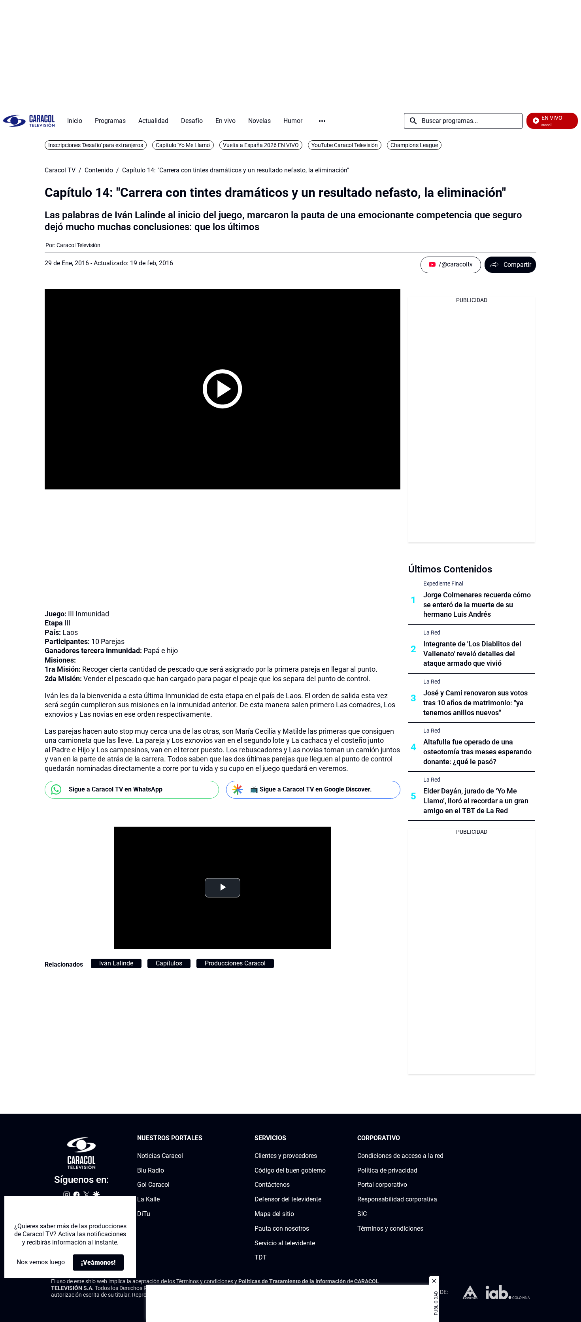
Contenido (99, 170)
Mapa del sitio (274, 1214)
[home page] (29, 121)
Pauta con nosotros (282, 1228)
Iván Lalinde (116, 963)
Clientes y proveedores (286, 1156)
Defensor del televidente (288, 1199)
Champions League (414, 145)
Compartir (517, 264)
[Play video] (222, 389)
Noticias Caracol (160, 1156)
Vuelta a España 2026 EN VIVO (261, 145)
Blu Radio (150, 1170)
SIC (362, 1214)
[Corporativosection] (441, 1138)
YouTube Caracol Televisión (344, 145)
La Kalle (148, 1199)
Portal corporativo (382, 1185)
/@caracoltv (456, 264)
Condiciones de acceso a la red (400, 1156)
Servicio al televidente (285, 1243)
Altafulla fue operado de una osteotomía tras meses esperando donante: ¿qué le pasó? (477, 752)
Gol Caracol (153, 1185)
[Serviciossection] (323, 1138)
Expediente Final (443, 583)
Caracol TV (60, 170)
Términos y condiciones (390, 1228)
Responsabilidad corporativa (397, 1199)
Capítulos (169, 963)
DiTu (143, 1214)
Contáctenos (272, 1185)
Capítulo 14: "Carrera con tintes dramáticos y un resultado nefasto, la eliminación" (235, 170)
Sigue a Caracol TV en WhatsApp (115, 789)
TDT (261, 1258)
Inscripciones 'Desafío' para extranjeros (95, 145)
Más (322, 121)
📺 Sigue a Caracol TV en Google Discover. (311, 789)
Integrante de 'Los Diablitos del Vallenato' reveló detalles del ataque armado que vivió (472, 654)
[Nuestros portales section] (204, 1138)
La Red (431, 632)
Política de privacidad (387, 1170)
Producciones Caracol (235, 963)
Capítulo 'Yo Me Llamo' (183, 145)
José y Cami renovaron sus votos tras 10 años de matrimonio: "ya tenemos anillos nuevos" (475, 703)
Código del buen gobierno (290, 1170)
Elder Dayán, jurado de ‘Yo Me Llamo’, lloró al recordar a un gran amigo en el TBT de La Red (475, 801)
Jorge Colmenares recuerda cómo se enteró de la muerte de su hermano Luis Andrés (477, 605)
